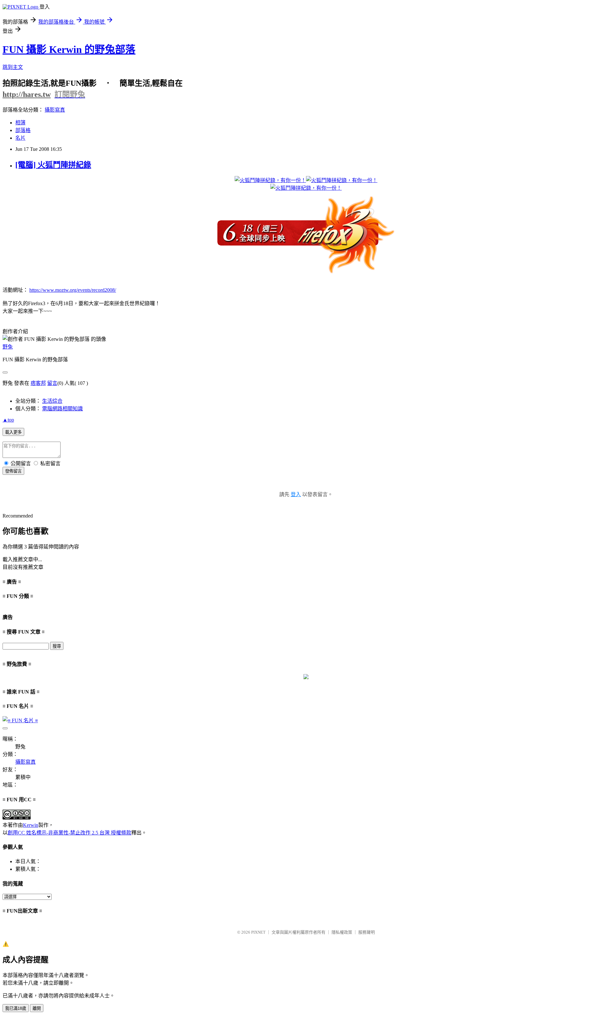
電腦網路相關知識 (62, 408)
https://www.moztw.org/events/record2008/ (72, 290)
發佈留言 (13, 471)
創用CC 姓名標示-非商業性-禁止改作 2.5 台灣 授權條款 (69, 832)
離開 (37, 1008)
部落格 (23, 130)
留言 (52, 383)
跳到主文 (13, 67)
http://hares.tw (27, 94)
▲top (8, 419)
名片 (20, 138)
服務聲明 (366, 932)
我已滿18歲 (15, 1008)
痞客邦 (38, 383)
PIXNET (258, 932)
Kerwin (30, 825)
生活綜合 (52, 401)
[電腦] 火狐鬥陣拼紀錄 (53, 165)
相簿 (20, 122)
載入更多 (13, 432)
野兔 (8, 346)
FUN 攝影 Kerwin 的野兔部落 (69, 49)
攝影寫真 (55, 110)
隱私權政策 (342, 932)
